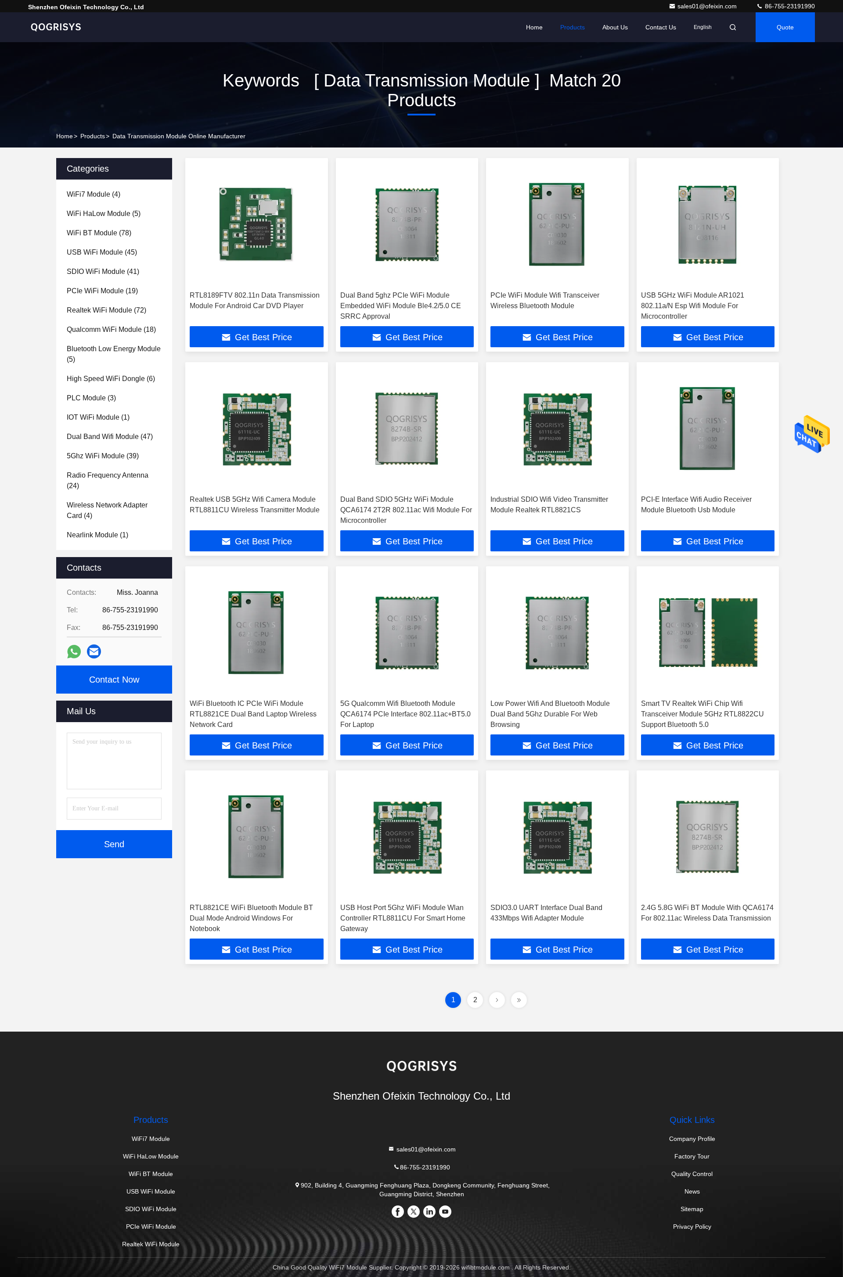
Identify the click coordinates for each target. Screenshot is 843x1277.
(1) (98, 417)
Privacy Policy (692, 1226)
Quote (785, 27)
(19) (102, 291)
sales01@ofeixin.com (708, 6)
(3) (91, 398)
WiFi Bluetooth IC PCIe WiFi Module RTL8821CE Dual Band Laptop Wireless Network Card (253, 714)
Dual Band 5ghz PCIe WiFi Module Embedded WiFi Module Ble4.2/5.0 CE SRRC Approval (400, 305)
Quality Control (692, 1173)
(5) (103, 213)
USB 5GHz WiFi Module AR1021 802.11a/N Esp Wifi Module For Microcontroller (692, 305)
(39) (103, 456)
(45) (102, 252)
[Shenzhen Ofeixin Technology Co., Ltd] (55, 27)
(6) (111, 378)
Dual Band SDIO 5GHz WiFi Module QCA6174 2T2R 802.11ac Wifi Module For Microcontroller (406, 510)
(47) (110, 436)
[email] (94, 651)
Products (572, 27)
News (692, 1191)
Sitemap (692, 1208)
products (92, 136)
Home (534, 27)
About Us (615, 27)
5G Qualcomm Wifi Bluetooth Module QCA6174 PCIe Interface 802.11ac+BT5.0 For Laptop (405, 714)
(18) (111, 329)
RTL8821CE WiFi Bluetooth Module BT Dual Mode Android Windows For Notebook (251, 918)
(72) (106, 310)
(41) (103, 271)
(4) (93, 194)
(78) (99, 233)
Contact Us (660, 27)
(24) (107, 480)
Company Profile (692, 1138)
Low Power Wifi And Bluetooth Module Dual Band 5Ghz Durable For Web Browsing (550, 714)
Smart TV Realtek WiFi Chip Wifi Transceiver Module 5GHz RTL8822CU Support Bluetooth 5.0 (702, 714)
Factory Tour (692, 1156)
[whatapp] (74, 652)
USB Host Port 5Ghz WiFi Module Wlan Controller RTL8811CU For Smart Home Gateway (402, 918)
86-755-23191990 (789, 6)
